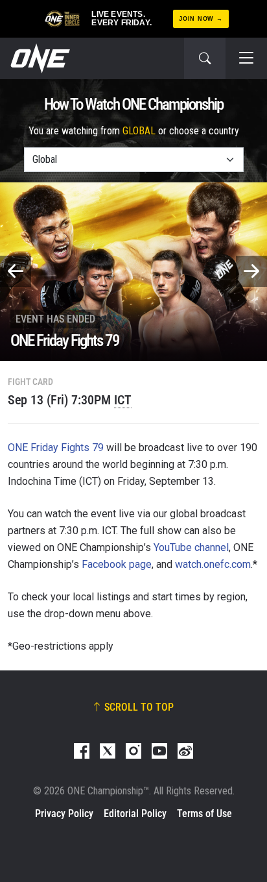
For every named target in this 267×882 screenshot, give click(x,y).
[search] (205, 58)
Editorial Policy (135, 813)
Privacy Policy (64, 813)
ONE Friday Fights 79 (56, 447)
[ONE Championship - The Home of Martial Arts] (39, 58)
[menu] (246, 58)
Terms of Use (204, 813)
